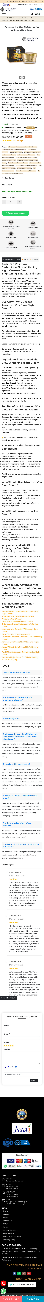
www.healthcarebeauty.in (29, 593)
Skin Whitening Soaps (17, 1251)
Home (3, 18)
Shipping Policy (9, 1240)
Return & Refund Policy (12, 1237)
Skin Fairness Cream (24, 168)
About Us (6, 1214)
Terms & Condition (10, 1230)
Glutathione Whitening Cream (26, 165)
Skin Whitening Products (14, 18)
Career (5, 1227)
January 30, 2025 (17, 919)
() (38, 13)
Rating (7, 1042)
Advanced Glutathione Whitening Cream (22, 147)
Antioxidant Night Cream (26, 155)
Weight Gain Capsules (27, 1257)
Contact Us (7, 1221)
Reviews (35, 259)
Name (7, 1026)
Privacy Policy (8, 1233)
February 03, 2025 (17, 875)
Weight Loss (6, 1260)
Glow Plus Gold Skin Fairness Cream (17, 621)
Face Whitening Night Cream (26, 157)
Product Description (12, 259)
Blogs (5, 1217)
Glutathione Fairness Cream (18, 163)
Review (7, 1049)
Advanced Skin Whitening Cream (14, 149)
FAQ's (26, 259)
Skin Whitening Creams (29, 18)
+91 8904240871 (12, 1189)
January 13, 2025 (17, 965)
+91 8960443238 (12, 1186)
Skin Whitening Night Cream (26, 171)
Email (7, 1034)
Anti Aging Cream (16, 152)
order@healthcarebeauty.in (16, 1202)
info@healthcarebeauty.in (16, 1204)
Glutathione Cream (9, 160)
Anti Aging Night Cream (32, 152)
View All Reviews (8, 998)
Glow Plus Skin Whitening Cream (16, 634)
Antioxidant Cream (9, 155)
